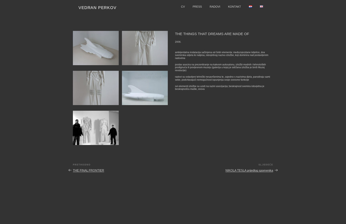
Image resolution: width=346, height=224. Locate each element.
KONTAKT (234, 6)
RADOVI (215, 6)
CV (183, 6)
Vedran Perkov (97, 7)
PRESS (197, 6)
